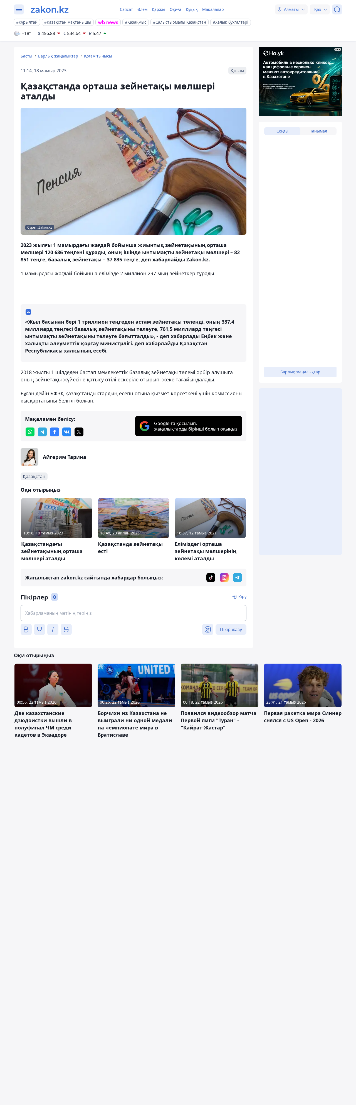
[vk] (67, 432)
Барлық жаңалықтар (58, 56)
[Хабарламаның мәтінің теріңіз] (133, 613)
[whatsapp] (30, 432)
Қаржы (158, 9)
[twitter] (79, 432)
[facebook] (55, 432)
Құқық (192, 9)
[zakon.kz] (50, 9)
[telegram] (42, 432)
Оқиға (175, 9)
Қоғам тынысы (98, 56)
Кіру (242, 596)
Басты (26, 56)
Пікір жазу (231, 629)
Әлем (142, 9)
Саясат (126, 9)
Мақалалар (213, 9)
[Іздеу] (337, 9)
